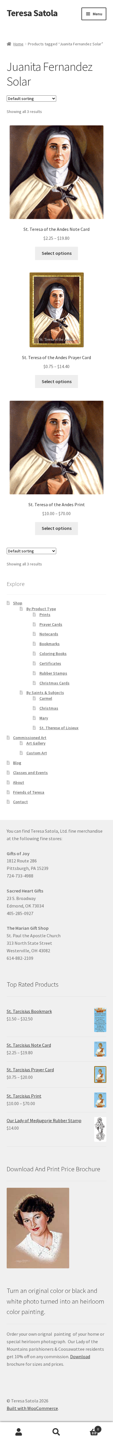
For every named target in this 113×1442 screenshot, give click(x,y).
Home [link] (18, 44)
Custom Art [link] (36, 753)
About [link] (18, 782)
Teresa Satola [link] (32, 13)
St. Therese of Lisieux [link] (59, 727)
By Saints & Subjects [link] (45, 692)
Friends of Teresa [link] (28, 792)
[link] (57, 183)
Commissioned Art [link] (29, 737)
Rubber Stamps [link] (53, 673)
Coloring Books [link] (53, 653)
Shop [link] (17, 603)
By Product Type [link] (41, 608)
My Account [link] (19, 1432)
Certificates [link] (50, 663)
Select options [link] (57, 253)
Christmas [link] (48, 708)
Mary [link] (43, 718)
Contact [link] (20, 801)
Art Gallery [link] (35, 743)
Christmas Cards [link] (54, 683)
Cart (87, 1427)
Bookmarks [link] (49, 643)
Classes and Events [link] (30, 772)
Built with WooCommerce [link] (32, 1408)
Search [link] (56, 1432)
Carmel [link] (45, 698)
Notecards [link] (48, 633)
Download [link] (80, 1356)
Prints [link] (44, 614)
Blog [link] (17, 762)
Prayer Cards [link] (50, 624)
